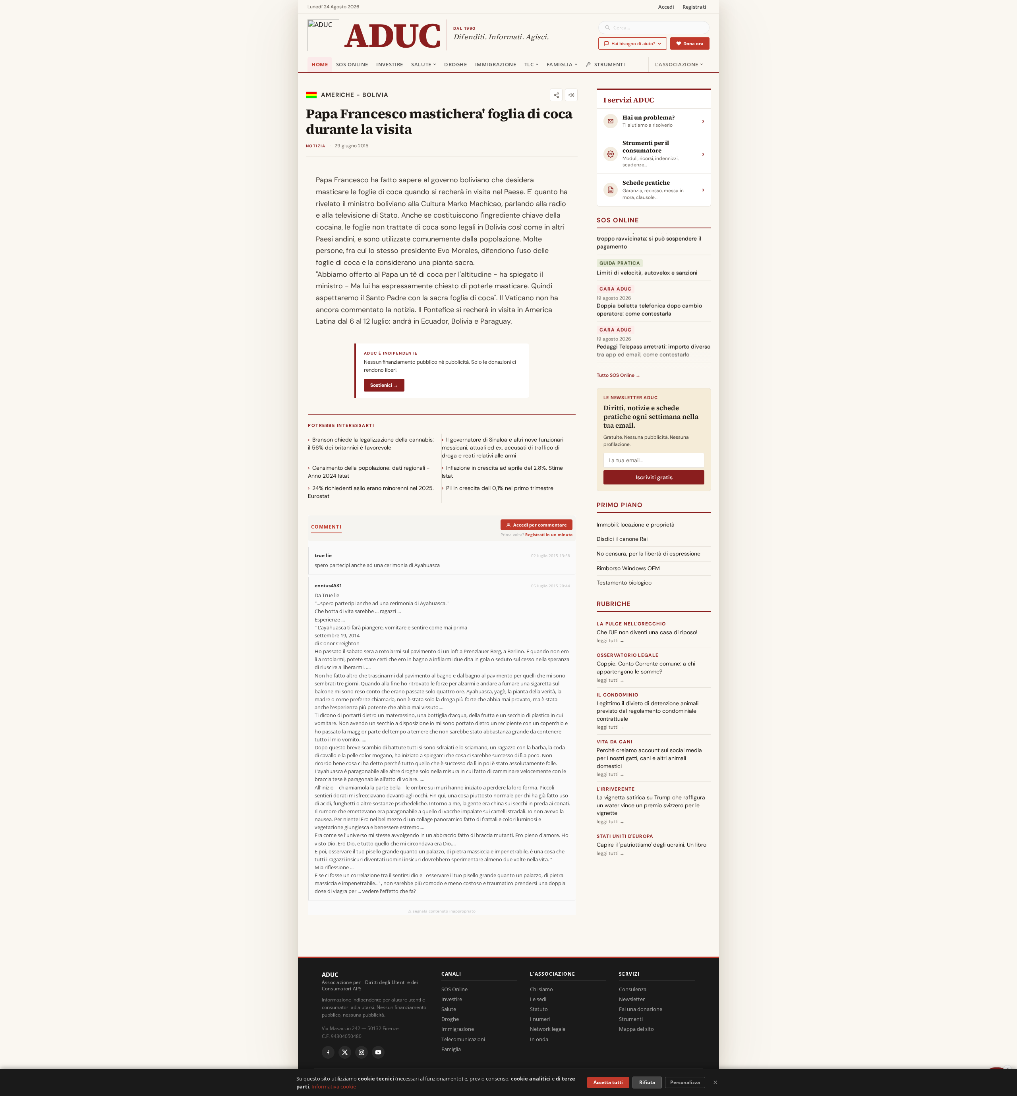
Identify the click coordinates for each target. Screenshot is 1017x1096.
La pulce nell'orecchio (631, 624)
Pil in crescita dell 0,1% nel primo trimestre (499, 488)
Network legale (547, 1028)
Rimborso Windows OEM (628, 568)
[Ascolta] (571, 95)
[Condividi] (556, 95)
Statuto (539, 1009)
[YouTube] (378, 1052)
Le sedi (538, 999)
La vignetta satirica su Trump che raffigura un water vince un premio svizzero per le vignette (651, 805)
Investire (389, 64)
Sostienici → (384, 385)
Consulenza (632, 989)
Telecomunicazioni (463, 1039)
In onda (539, 1039)
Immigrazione (495, 64)
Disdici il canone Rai (622, 538)
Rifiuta (647, 1082)
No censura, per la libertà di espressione (648, 553)
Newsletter (632, 999)
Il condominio (617, 695)
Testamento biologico (624, 582)
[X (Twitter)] (344, 1052)
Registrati (694, 6)
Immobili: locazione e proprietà (636, 524)
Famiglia (560, 64)
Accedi (666, 6)
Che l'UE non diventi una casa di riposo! (647, 632)
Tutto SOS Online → (618, 375)
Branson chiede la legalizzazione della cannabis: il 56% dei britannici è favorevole (371, 443)
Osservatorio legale (628, 655)
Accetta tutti (608, 1082)
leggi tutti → (611, 640)
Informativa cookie (333, 1086)
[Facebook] (328, 1052)
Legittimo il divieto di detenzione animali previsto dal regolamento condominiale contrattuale (647, 711)
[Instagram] (361, 1052)
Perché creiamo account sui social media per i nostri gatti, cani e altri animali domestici (649, 758)
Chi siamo (541, 989)
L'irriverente (615, 789)
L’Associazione (676, 64)
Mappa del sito (636, 1028)
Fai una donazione (640, 1009)
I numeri (540, 1019)
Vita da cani (614, 742)
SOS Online (352, 64)
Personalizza (685, 1082)
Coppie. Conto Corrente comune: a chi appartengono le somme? (646, 667)
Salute (421, 64)
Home (319, 64)
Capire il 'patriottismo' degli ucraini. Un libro (651, 844)
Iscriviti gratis (654, 477)
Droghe (455, 64)
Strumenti (609, 64)
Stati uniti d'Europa (625, 836)
